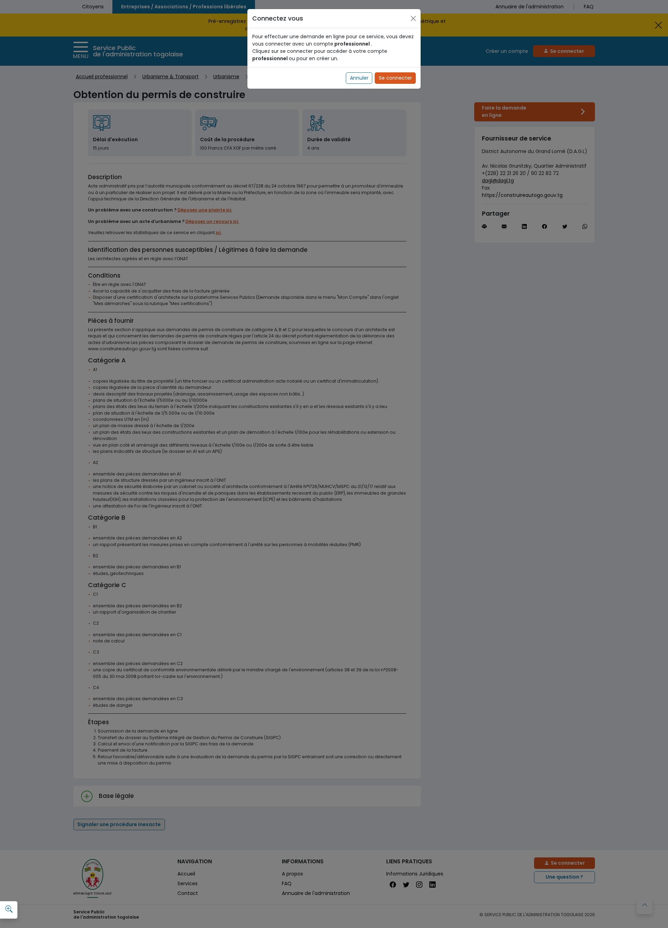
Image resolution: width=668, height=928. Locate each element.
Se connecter (395, 77)
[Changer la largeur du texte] (8, 909)
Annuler (359, 77)
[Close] (413, 18)
